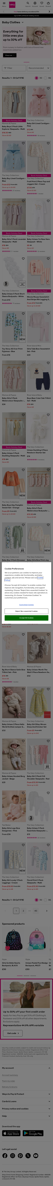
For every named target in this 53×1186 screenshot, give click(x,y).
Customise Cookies (26, 605)
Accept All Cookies (26, 618)
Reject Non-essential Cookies (26, 611)
